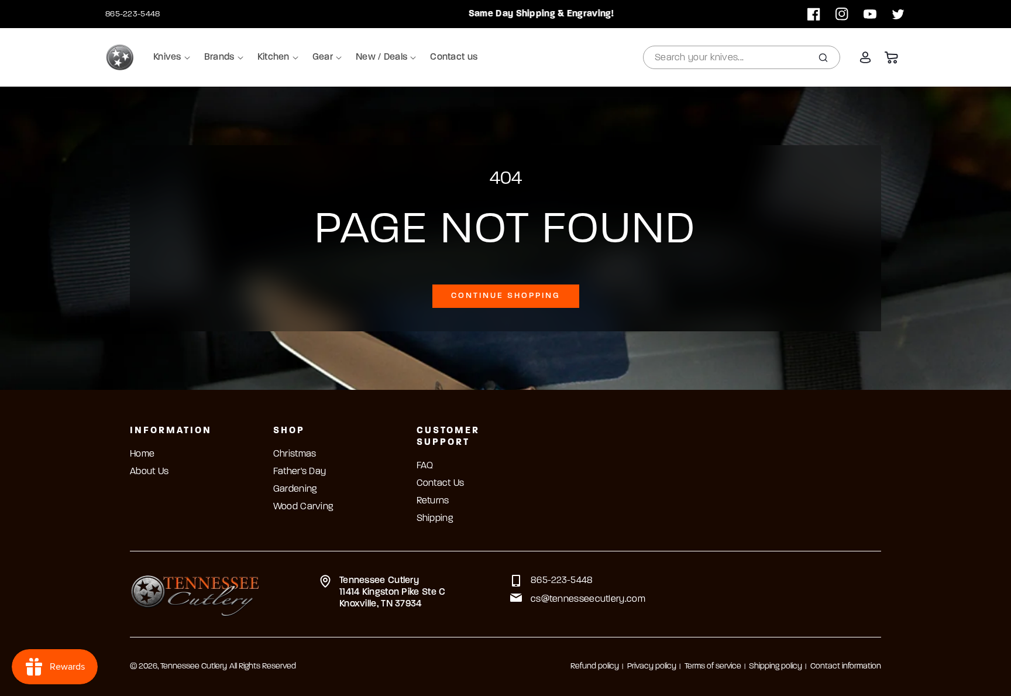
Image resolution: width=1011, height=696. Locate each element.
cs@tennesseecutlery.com (588, 599)
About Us (149, 471)
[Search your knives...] (823, 57)
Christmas (295, 454)
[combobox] (741, 57)
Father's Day (299, 471)
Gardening (295, 489)
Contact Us (441, 483)
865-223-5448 (132, 14)
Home (142, 454)
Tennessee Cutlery (193, 666)
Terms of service (713, 666)
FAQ (425, 466)
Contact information (845, 666)
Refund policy (594, 666)
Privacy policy (651, 666)
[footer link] (195, 594)
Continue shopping (505, 296)
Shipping (435, 518)
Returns (433, 501)
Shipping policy (775, 666)
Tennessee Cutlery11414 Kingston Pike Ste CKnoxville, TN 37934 (392, 592)
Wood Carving (303, 507)
